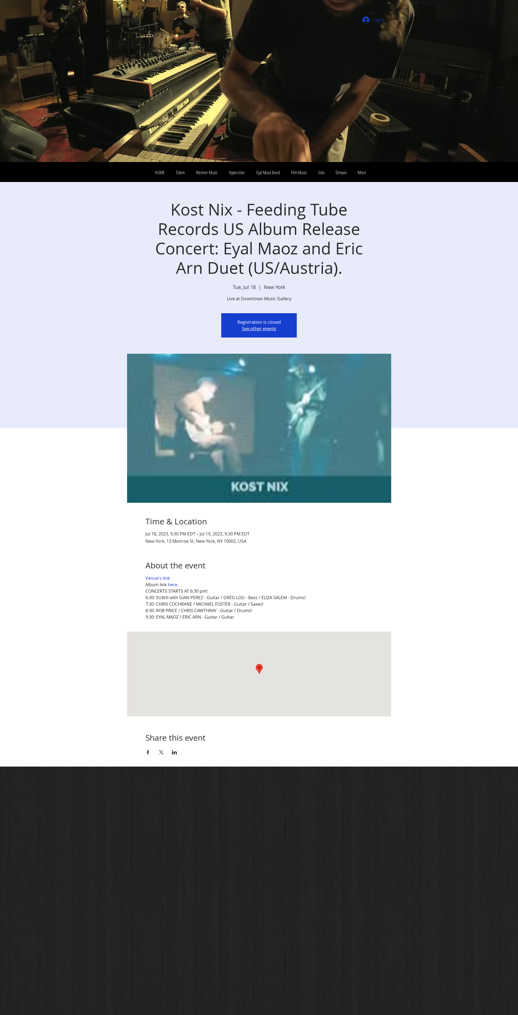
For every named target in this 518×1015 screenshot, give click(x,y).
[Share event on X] (161, 752)
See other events (259, 329)
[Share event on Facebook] (148, 752)
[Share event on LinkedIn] (174, 752)
